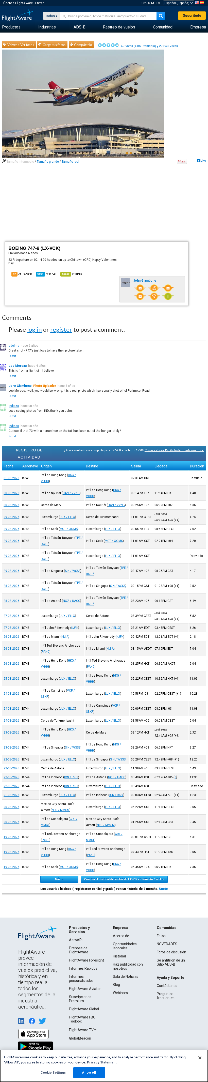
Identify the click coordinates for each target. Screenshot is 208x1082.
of (47, 274)
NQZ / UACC (71, 601)
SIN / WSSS (72, 571)
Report (12, 356)
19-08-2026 (11, 837)
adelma (14, 345)
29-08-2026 (11, 517)
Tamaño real (70, 161)
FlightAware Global (84, 1009)
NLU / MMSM (61, 810)
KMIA (64, 636)
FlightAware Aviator (85, 989)
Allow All (89, 1072)
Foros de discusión (171, 952)
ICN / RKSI (71, 777)
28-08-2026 (11, 586)
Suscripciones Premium (80, 999)
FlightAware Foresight (86, 960)
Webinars (120, 993)
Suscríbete (192, 15)
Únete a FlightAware (18, 3)
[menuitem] (11, 27)
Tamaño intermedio (20, 161)
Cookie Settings (53, 1072)
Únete (163, 889)
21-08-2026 (11, 795)
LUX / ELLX (67, 517)
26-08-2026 (11, 636)
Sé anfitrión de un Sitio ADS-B (171, 962)
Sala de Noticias (125, 976)
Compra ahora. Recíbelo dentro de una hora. (174, 450)
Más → (59, 879)
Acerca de (121, 936)
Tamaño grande (48, 161)
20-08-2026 (11, 807)
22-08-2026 (11, 759)
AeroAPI (75, 940)
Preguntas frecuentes (166, 996)
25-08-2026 (11, 678)
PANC (45, 651)
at (72, 274)
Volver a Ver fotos (20, 45)
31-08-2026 (11, 478)
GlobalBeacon (80, 1038)
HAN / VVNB (71, 493)
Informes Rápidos (83, 968)
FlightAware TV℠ (82, 1030)
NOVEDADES (167, 944)
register (61, 329)
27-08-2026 (11, 616)
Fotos (161, 936)
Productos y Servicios (79, 930)
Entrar (39, 3)
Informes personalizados (81, 978)
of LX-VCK (22, 274)
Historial (119, 956)
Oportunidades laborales (125, 946)
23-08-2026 (11, 732)
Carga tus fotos (54, 45)
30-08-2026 (11, 493)
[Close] (199, 1057)
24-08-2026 (11, 693)
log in (34, 329)
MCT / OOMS (69, 529)
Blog (116, 985)
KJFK (74, 628)
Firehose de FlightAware (78, 950)
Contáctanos (167, 986)
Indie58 (14, 406)
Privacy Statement (101, 1062)
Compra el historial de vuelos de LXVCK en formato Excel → (124, 879)
